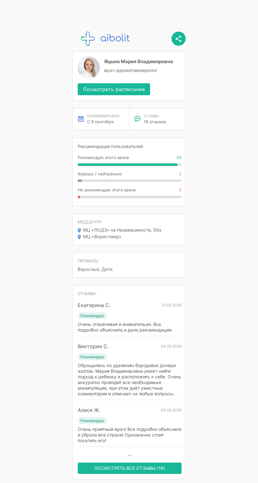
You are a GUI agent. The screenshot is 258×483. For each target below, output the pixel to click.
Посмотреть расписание (114, 89)
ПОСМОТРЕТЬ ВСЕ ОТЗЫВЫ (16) (129, 468)
